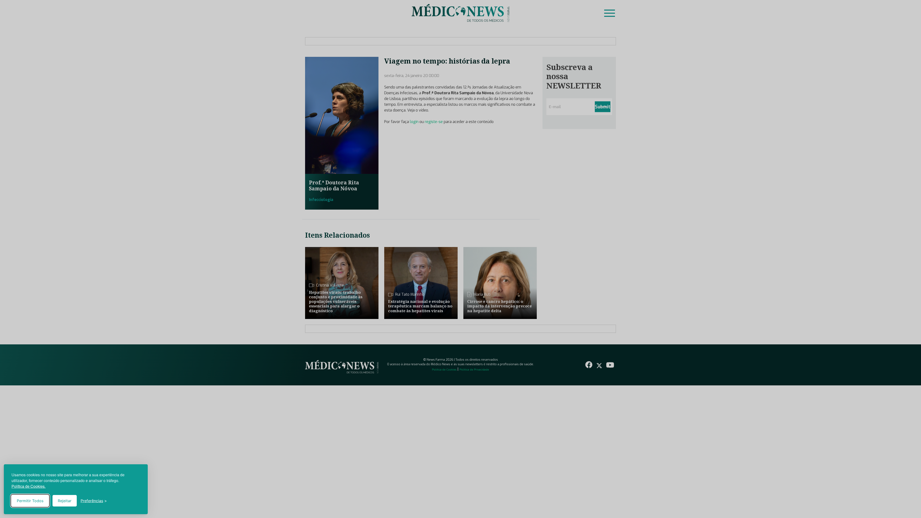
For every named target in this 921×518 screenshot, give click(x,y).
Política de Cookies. (29, 486)
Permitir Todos (30, 500)
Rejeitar (64, 500)
